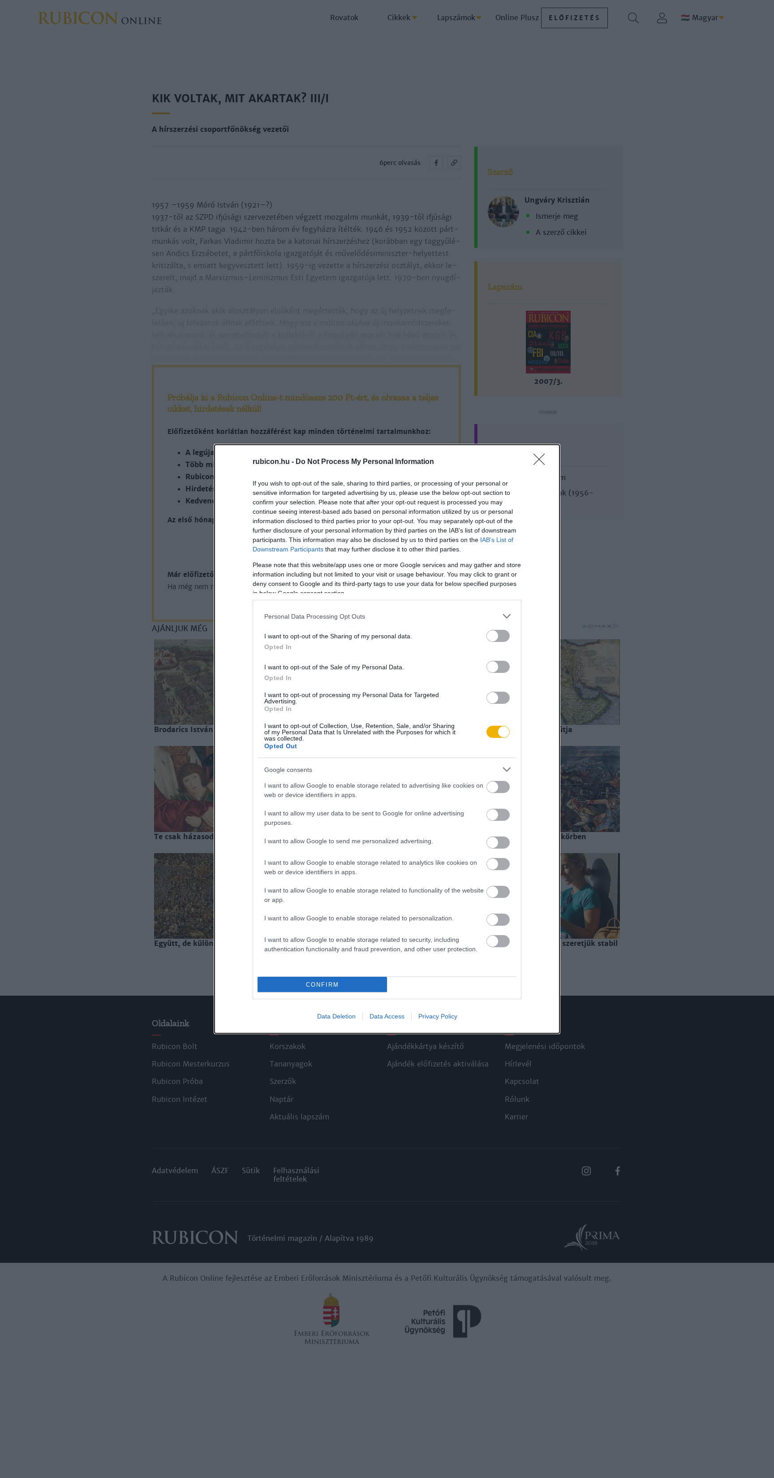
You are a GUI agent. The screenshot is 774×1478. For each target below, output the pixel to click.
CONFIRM (322, 984)
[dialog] (387, 739)
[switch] (498, 636)
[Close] (541, 462)
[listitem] (387, 616)
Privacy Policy (437, 1016)
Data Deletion (336, 1016)
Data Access (387, 1016)
